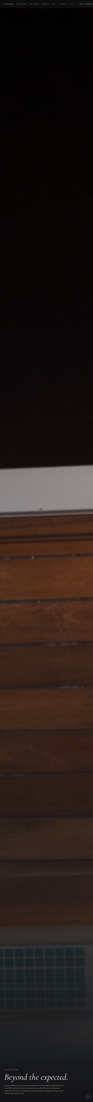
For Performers (70, 4)
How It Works (33, 4)
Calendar (62, 4)
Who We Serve (21, 4)
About (54, 4)
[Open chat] (88, 1097)
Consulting (45, 4)
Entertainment (9, 4)
